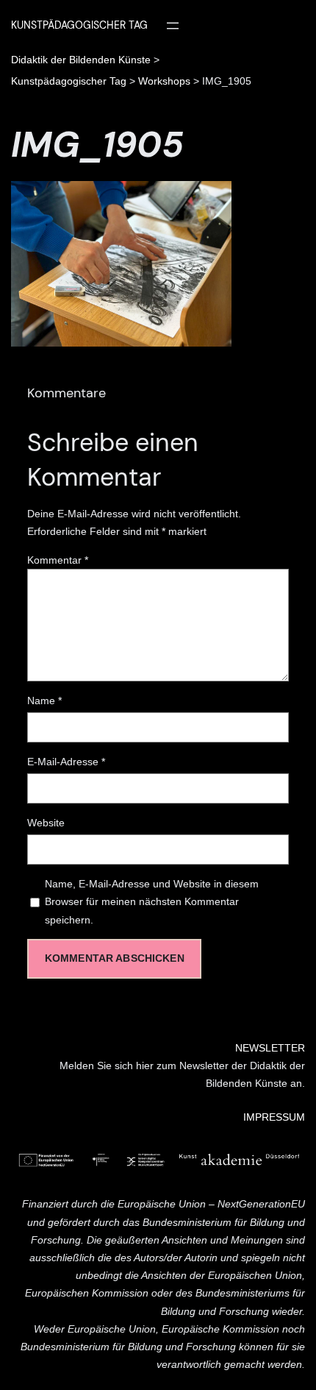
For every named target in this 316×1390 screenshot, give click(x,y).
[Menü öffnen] (173, 26)
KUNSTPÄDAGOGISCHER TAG (79, 25)
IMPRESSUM (274, 1117)
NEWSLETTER (270, 1048)
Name (44, 700)
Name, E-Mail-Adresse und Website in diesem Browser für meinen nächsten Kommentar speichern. (152, 901)
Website (46, 823)
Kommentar (57, 560)
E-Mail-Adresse (66, 761)
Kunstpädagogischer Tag (68, 81)
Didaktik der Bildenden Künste (81, 59)
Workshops (164, 81)
